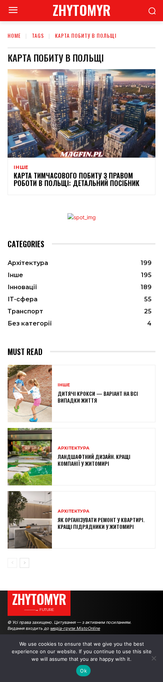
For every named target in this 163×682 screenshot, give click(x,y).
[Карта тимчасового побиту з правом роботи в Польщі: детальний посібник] (81, 113)
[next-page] (24, 563)
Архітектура (73, 448)
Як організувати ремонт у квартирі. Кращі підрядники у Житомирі (101, 523)
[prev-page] (12, 563)
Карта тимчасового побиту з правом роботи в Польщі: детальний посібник (76, 179)
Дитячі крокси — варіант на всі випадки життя (98, 396)
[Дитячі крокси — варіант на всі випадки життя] (30, 393)
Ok (83, 671)
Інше (21, 167)
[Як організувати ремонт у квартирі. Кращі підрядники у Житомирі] (30, 520)
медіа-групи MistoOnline (75, 628)
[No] (153, 658)
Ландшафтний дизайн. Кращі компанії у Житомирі (94, 460)
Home (14, 35)
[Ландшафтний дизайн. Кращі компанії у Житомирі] (30, 456)
